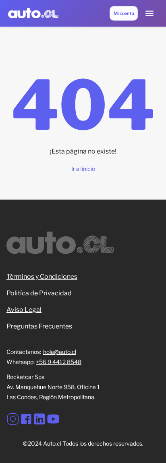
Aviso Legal (24, 310)
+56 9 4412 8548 (58, 361)
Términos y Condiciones (41, 276)
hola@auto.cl (59, 351)
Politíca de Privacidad (39, 293)
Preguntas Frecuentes (39, 326)
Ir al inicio (83, 168)
